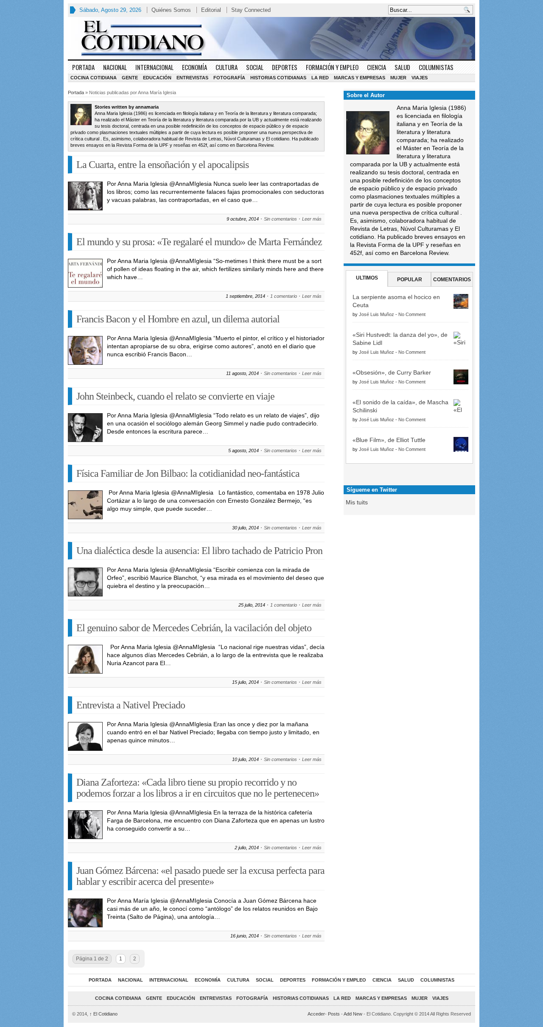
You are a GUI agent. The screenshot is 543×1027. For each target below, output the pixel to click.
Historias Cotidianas (278, 77)
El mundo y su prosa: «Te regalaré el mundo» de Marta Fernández (199, 241)
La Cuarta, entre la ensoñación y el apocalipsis (162, 164)
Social (254, 67)
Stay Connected (251, 10)
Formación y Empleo (332, 67)
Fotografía (229, 77)
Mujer (398, 77)
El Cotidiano (104, 1013)
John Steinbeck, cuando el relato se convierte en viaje (175, 396)
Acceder (316, 1013)
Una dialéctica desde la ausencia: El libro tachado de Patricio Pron (199, 550)
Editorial (211, 10)
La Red (320, 77)
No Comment (411, 314)
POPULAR (409, 280)
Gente (130, 77)
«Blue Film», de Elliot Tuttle (389, 440)
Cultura (227, 67)
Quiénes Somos (171, 10)
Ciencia (376, 67)
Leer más (312, 218)
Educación (157, 77)
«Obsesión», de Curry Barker (392, 372)
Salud (402, 67)
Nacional (115, 67)
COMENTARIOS (452, 280)
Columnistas (436, 67)
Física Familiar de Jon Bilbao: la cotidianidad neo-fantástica (187, 473)
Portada (83, 67)
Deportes (284, 67)
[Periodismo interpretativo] (271, 38)
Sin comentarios (280, 218)
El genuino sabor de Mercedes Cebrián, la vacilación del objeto (193, 627)
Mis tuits (357, 502)
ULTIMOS (367, 278)
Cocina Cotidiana (93, 77)
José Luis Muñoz (376, 314)
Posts (334, 1013)
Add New (353, 1013)
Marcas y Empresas (359, 77)
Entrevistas (192, 77)
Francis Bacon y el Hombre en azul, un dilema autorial (178, 319)
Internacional (154, 67)
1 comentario (283, 296)
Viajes (419, 77)
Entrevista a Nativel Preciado (130, 705)
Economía (194, 67)
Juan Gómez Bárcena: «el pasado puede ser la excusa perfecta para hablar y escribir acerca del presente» (200, 876)
